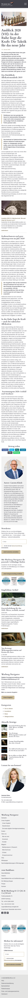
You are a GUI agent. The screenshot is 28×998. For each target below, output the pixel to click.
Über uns (3, 834)
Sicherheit (5, 839)
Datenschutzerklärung (16, 546)
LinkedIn (23, 450)
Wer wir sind (5, 836)
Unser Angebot (7, 697)
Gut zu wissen (9, 708)
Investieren (8, 711)
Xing (17, 450)
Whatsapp (16, 452)
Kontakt (4, 842)
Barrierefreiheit (5, 986)
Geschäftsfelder (5, 873)
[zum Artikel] (13, 599)
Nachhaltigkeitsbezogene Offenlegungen (12, 863)
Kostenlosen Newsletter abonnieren (11, 909)
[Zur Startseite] (14, 4)
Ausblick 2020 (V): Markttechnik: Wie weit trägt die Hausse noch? (13, 219)
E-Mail (10, 452)
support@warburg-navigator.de (9, 907)
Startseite (4, 818)
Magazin (3, 844)
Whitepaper (4, 860)
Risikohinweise (5, 988)
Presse (3, 884)
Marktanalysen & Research (9, 847)
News (6, 714)
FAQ (2, 858)
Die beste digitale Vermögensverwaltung (13, 828)
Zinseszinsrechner (7, 855)
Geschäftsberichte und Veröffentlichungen (12, 878)
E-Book (4, 852)
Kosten (3, 831)
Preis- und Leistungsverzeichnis (10, 991)
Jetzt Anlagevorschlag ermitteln (12, 574)
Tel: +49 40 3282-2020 (7, 901)
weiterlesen (4, 230)
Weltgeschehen (9, 716)
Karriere (3, 886)
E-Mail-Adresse (8, 950)
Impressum (4, 994)
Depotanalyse (6, 826)
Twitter (12, 450)
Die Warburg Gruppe (7, 881)
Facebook (5, 450)
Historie (3, 876)
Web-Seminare (6, 850)
